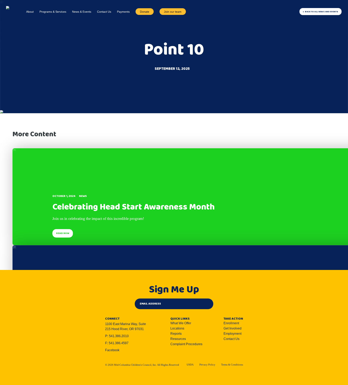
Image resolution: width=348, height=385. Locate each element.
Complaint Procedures (186, 344)
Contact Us (104, 11)
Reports (176, 333)
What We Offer (180, 323)
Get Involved (232, 328)
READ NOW (62, 233)
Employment (232, 333)
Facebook (112, 350)
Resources (178, 339)
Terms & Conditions (232, 364)
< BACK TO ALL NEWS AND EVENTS (320, 11)
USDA (190, 364)
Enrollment (231, 323)
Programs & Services (52, 11)
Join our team (172, 11)
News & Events (81, 11)
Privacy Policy (207, 364)
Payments (123, 11)
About (30, 11)
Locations (177, 328)
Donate (144, 11)
